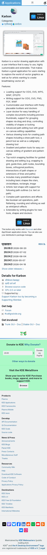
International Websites (11, 511)
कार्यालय (18, 24)
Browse (23, 385)
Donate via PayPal (39, 353)
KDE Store (6, 493)
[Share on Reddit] (28, 523)
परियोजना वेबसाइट (12, 280)
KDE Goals (6, 429)
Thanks (5, 458)
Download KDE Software (12, 474)
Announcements (8, 441)
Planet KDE (6, 448)
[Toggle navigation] (32, 3)
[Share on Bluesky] (14, 523)
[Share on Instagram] (26, 529)
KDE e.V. (5, 497)
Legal (42, 548)
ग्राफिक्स (7, 24)
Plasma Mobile (7, 410)
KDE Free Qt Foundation (11, 500)
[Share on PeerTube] (43, 523)
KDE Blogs (6, 444)
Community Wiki (8, 467)
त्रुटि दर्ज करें (10, 283)
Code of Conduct (9, 478)
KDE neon (6, 413)
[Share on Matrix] (4, 523)
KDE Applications (8, 403)
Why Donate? (32, 344)
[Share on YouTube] (38, 523)
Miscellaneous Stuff (9, 455)
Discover (29, 229)
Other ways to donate (23, 361)
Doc (19, 324)
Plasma (5, 399)
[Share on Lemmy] (33, 523)
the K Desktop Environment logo (28, 545)
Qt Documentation (9, 425)
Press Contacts (8, 451)
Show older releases (12, 268)
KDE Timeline (7, 504)
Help (3, 471)
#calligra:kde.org (13, 313)
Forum (8, 310)
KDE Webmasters (27, 540)
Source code (7, 432)
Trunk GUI (10, 324)
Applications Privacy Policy (12, 485)
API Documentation (9, 422)
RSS (41, 244)
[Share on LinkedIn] (23, 523)
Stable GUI (28, 324)
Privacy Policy (7, 481)
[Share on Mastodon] (9, 523)
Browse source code (15, 286)
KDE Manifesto (7, 507)
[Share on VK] (21, 529)
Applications (10, 3)
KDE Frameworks (9, 406)
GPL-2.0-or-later (13, 290)
